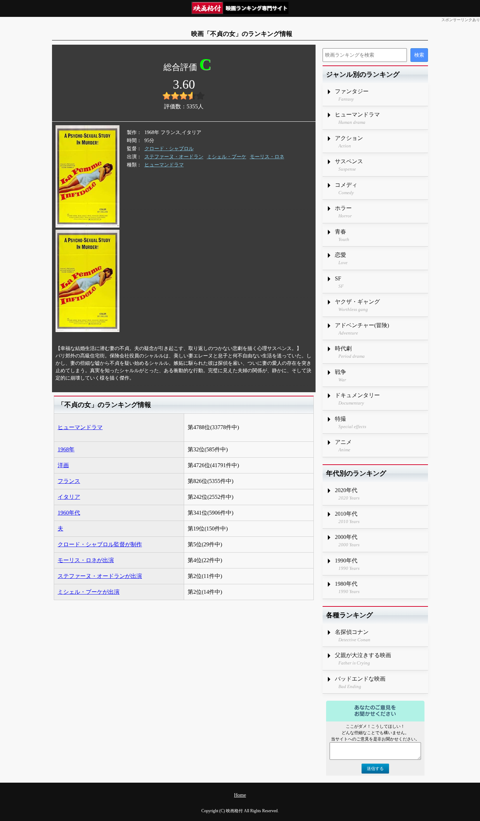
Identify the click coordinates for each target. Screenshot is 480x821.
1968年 (66, 449)
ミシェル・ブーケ (226, 156)
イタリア (69, 497)
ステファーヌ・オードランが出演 (100, 576)
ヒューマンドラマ (164, 164)
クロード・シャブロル (169, 148)
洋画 (63, 465)
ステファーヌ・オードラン (173, 156)
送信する (375, 768)
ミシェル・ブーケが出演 (88, 592)
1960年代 (69, 513)
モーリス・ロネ (267, 156)
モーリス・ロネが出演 (86, 560)
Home (240, 795)
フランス (69, 481)
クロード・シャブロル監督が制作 (100, 544)
